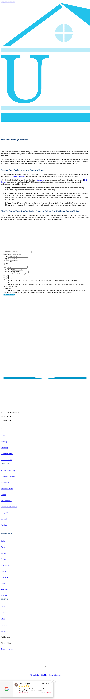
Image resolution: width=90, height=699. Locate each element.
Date (5, 267)
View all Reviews (23, 692)
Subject (6, 259)
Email (6, 256)
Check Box (7, 288)
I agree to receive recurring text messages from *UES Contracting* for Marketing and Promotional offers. (42, 280)
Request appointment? (11, 261)
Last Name (7, 254)
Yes (7, 263)
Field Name (8, 269)
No (7, 265)
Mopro (49, 692)
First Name (7, 252)
